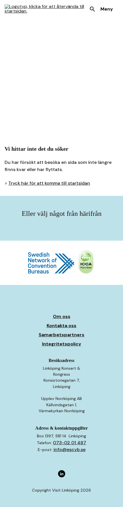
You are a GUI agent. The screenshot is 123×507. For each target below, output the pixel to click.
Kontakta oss (61, 326)
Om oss (61, 316)
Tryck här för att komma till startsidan (49, 183)
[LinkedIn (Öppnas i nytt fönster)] (61, 474)
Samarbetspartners (61, 335)
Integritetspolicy (61, 344)
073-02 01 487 (69, 443)
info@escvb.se (69, 449)
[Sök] (92, 9)
